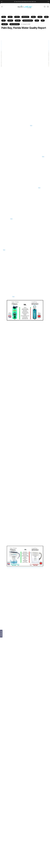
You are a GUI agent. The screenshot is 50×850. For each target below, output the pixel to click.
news (3, 20)
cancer (10, 16)
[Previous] (1, 1)
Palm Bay (10, 20)
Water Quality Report (15, 24)
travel (37, 20)
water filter (4, 24)
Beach (3, 16)
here (31, 125)
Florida (40, 16)
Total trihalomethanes (27, 20)
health (46, 16)
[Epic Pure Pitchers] (25, 567)
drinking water (25, 16)
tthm (43, 20)
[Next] (48, 1)
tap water (18, 20)
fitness (33, 16)
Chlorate (17, 16)
